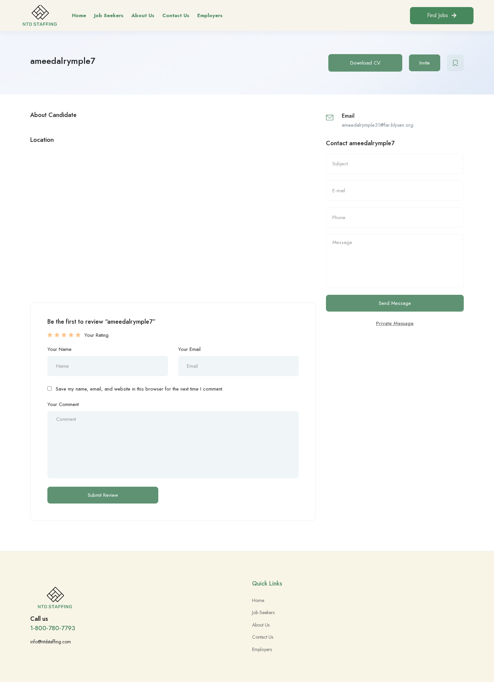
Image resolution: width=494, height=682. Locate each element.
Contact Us (175, 15)
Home (79, 15)
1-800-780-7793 (52, 628)
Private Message (395, 323)
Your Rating (96, 335)
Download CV (365, 63)
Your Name (59, 349)
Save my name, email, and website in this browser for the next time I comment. (139, 389)
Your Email (189, 349)
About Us (142, 15)
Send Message (395, 303)
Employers (209, 15)
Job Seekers (108, 15)
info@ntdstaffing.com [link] (50, 641)
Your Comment (63, 404)
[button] (442, 15)
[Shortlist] (455, 62)
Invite (424, 63)
